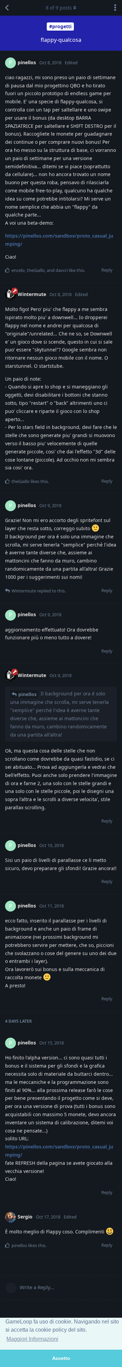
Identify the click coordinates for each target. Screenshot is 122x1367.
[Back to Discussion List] (7, 8)
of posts (59, 7)
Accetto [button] (61, 1358)
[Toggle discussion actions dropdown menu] (115, 8)
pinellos (27, 694)
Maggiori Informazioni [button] (32, 1339)
